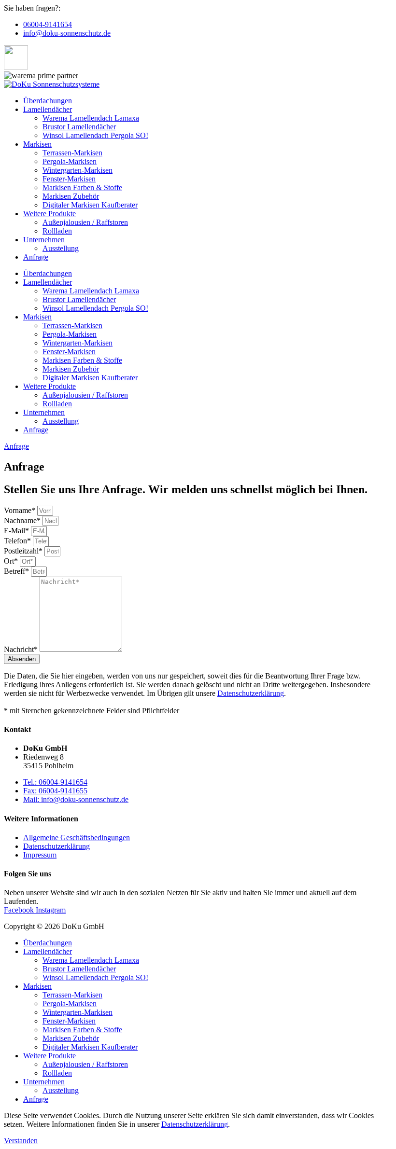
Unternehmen (44, 239)
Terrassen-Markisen (72, 153)
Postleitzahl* (24, 551)
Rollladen (57, 231)
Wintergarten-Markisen (77, 170)
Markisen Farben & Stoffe (82, 187)
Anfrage (35, 257)
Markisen (37, 144)
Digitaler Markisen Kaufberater (90, 205)
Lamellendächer (47, 109)
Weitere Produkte (49, 213)
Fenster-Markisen (69, 179)
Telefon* (18, 541)
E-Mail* (17, 530)
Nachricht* (22, 649)
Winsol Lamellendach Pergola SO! (95, 135)
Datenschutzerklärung (250, 693)
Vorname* (20, 510)
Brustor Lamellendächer (79, 127)
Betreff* (17, 571)
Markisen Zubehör (70, 196)
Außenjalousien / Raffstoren (85, 222)
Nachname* (23, 520)
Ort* (12, 561)
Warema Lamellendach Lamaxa (90, 118)
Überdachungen (47, 101)
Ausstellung (60, 248)
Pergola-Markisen (69, 161)
